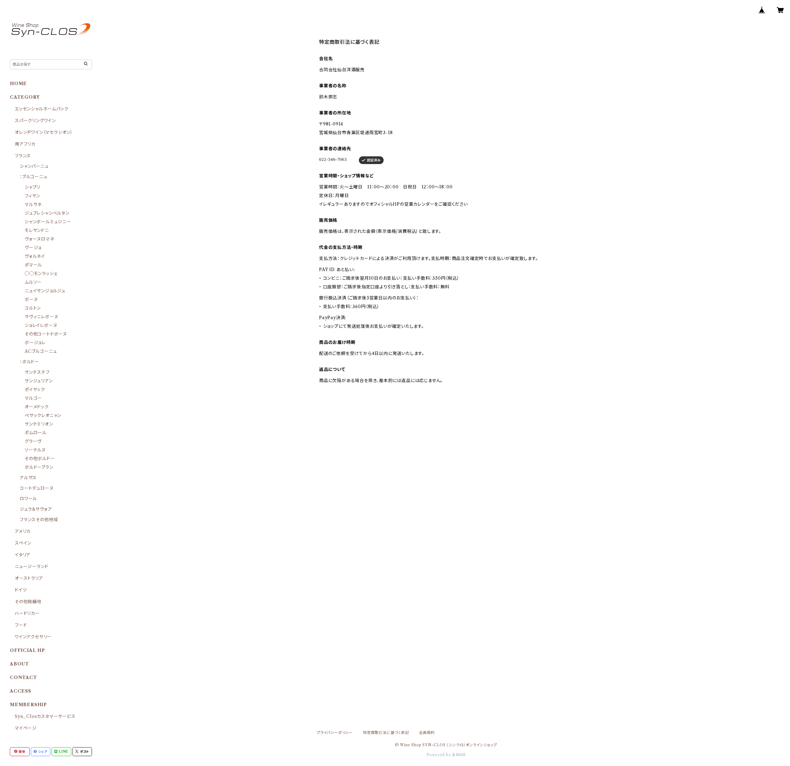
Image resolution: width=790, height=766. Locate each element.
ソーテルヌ (35, 450)
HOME (18, 83)
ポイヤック (35, 389)
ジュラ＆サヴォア (36, 509)
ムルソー (33, 282)
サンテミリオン (39, 424)
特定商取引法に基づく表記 (386, 732)
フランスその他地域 (39, 519)
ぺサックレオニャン (43, 415)
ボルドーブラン (39, 467)
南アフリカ (25, 144)
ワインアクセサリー (33, 637)
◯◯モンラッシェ (41, 273)
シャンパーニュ (34, 166)
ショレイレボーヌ (41, 325)
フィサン (32, 196)
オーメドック (37, 407)
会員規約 (427, 732)
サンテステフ (37, 372)
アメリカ (23, 531)
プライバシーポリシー (335, 732)
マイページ (26, 728)
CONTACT (23, 677)
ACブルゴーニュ (41, 351)
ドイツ (21, 590)
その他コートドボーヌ (46, 334)
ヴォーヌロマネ (39, 239)
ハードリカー (27, 613)
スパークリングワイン (35, 120)
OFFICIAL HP (27, 650)
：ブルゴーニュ (34, 176)
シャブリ (32, 187)
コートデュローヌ (36, 488)
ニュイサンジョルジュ (45, 291)
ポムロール (36, 432)
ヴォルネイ (35, 256)
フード (21, 625)
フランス (23, 156)
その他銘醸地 (28, 601)
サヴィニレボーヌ (41, 316)
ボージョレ (35, 342)
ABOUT (19, 664)
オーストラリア (29, 578)
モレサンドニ (37, 230)
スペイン (23, 543)
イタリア (23, 555)
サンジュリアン (39, 381)
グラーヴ (33, 441)
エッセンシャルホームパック (41, 109)
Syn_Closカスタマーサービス (45, 716)
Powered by (439, 754)
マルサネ (33, 204)
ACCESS (20, 691)
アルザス (28, 477)
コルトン (33, 308)
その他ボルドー (40, 458)
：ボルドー (29, 361)
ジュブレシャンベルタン (47, 213)
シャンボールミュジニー (48, 221)
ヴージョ (33, 247)
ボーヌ (31, 299)
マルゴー (33, 398)
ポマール (33, 265)
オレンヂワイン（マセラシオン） (44, 132)
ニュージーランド (31, 566)
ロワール (28, 498)
